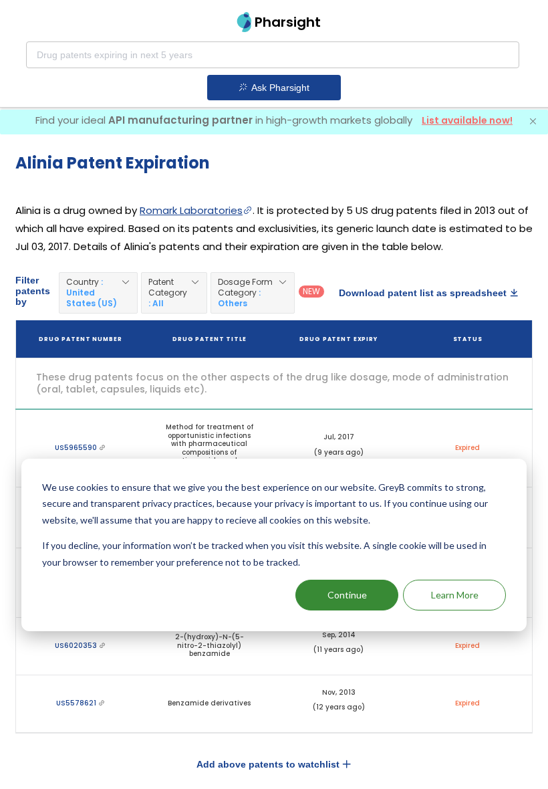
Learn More (454, 594)
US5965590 (77, 448)
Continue (347, 594)
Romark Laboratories (191, 210)
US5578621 (77, 703)
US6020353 (77, 646)
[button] (98, 293)
